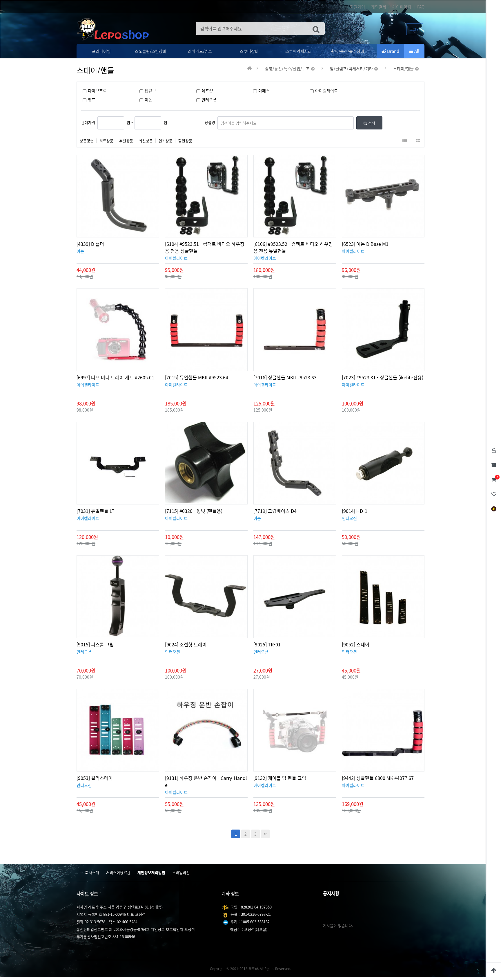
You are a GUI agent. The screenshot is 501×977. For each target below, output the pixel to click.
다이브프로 (97, 91)
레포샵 (207, 91)
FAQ (420, 7)
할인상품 (185, 140)
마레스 (264, 91)
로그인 (414, 29)
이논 (148, 100)
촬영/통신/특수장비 (347, 51)
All (416, 51)
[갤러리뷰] (417, 140)
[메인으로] (249, 68)
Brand (392, 51)
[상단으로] (494, 969)
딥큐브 (150, 91)
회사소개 (92, 872)
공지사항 (331, 893)
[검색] (316, 28)
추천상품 (126, 140)
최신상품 (146, 140)
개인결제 (378, 7)
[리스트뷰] (404, 140)
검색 (371, 123)
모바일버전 (181, 872)
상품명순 (87, 140)
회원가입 (357, 7)
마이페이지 (401, 7)
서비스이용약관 (118, 872)
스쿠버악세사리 (298, 51)
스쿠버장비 (249, 51)
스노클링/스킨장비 (150, 51)
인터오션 (209, 100)
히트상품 (106, 140)
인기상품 (166, 140)
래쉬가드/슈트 (200, 51)
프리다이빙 (101, 51)
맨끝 (265, 834)
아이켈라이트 (326, 91)
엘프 (91, 100)
